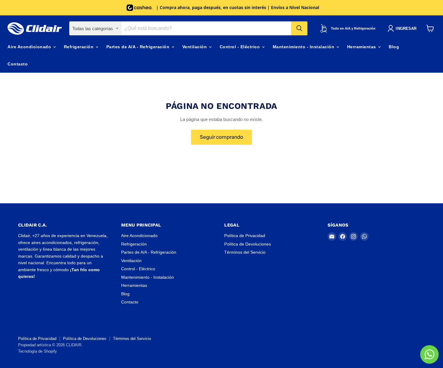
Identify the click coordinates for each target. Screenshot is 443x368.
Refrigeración (79, 46)
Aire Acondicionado (30, 46)
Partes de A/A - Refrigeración (138, 46)
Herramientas (362, 46)
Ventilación (195, 46)
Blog (394, 46)
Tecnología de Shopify (37, 351)
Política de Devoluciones (247, 244)
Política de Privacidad (244, 235)
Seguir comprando (221, 137)
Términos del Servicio (244, 252)
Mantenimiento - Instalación (304, 46)
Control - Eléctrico (240, 46)
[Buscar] (299, 28)
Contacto (18, 64)
